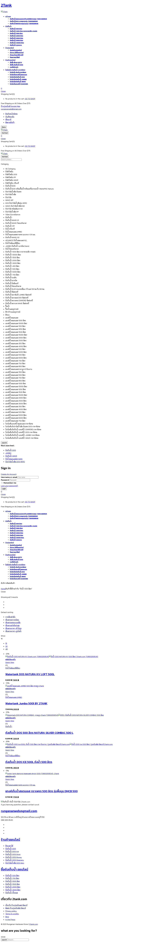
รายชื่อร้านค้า (14, 67)
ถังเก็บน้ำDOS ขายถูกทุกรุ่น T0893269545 (24, 21)
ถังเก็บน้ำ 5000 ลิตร (16, 40)
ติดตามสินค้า (10, 122)
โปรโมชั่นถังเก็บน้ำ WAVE (18, 81)
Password (5, 480)
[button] (76, 88)
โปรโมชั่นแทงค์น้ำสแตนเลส (18, 75)
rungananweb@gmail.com (11, 109)
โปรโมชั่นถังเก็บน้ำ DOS (17, 77)
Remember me (10, 482)
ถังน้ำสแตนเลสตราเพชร (13, 459)
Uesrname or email (9, 477)
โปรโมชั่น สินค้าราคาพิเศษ (18, 72)
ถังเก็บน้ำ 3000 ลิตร (16, 38)
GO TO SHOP (30, 99)
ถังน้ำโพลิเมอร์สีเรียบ (12, 668)
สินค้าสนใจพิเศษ (11, 114)
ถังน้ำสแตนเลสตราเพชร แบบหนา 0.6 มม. (20, 785)
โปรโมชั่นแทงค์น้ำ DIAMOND (19, 84)
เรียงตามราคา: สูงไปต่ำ (13, 631)
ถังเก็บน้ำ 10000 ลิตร (17, 43)
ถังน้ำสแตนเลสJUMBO (13, 697)
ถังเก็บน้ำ (8, 726)
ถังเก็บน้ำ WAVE (11, 456)
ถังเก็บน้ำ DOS (10, 450)
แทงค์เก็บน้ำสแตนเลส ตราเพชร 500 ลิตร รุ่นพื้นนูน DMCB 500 (41, 791)
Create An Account (8, 474)
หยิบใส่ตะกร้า (10, 659)
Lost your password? (9, 486)
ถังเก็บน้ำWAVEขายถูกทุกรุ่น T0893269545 (24, 24)
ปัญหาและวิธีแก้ (15, 57)
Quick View (9, 662)
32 (6, 646)
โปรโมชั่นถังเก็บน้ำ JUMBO (18, 79)
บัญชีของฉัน (9, 117)
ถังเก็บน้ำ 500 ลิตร (16, 29)
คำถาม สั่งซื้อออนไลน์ (17, 52)
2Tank (6, 5)
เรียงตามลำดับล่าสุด (12, 625)
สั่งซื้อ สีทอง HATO (16, 62)
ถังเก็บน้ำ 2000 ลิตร (16, 36)
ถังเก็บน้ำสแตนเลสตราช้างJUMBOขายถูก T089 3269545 (28, 19)
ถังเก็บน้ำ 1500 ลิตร (16, 33)
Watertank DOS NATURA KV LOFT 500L (30, 674)
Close (3, 91)
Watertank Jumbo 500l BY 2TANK (26, 703)
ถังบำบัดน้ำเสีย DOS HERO (15, 462)
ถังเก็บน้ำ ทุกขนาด (16, 45)
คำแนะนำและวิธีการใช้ (16, 55)
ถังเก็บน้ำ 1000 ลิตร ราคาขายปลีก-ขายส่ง (23, 31)
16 (6, 643)
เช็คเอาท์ (8, 119)
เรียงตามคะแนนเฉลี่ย (12, 622)
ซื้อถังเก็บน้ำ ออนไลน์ (14, 869)
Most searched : (8, 445)
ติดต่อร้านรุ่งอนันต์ (16, 50)
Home (3, 589)
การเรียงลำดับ (10, 617)
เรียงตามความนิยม (12, 620)
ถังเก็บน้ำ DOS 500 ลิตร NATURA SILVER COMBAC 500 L (39, 733)
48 (6, 649)
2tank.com (33, 924)
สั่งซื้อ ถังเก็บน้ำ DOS (16, 65)
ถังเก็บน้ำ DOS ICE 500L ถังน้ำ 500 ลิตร (28, 762)
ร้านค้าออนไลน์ (10, 839)
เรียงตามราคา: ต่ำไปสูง (13, 628)
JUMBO (8, 453)
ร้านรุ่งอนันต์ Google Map (10, 106)
